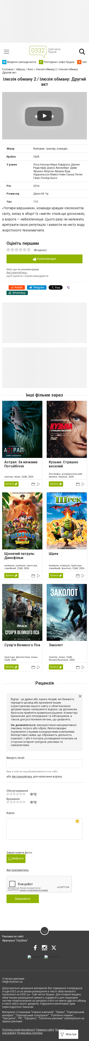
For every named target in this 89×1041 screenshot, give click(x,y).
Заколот (56, 645)
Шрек (53, 554)
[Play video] (44, 116)
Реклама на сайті (13, 936)
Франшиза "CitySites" (15, 940)
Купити (10, 483)
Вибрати (18, 858)
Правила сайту (45, 1029)
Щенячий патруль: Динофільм (19, 556)
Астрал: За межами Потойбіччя (20, 464)
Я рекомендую (46, 258)
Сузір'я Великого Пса (22, 645)
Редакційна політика (30, 1033)
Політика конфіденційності (18, 1029)
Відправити (22, 898)
